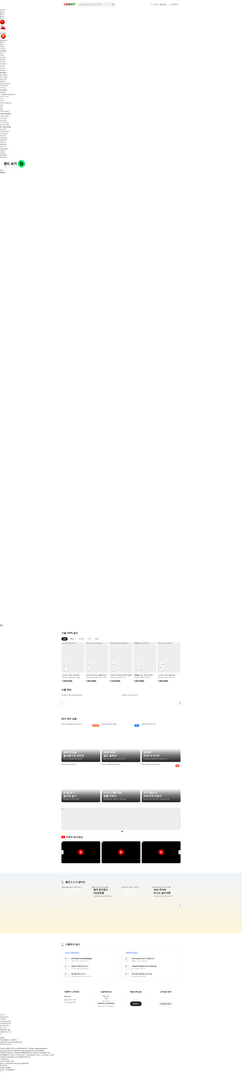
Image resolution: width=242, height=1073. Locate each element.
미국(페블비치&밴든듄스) (8, 94)
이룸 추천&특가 (4, 111)
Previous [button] (2, 172)
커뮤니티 (2, 142)
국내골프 (2, 48)
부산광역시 (3, 64)
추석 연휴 (3, 129)
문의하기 (175, 4)
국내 (89, 639)
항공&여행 (3, 140)
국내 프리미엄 (4, 122)
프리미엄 (2, 87)
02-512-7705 (166, 1004)
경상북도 (2, 59)
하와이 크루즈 (4, 96)
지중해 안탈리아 (5, 131)
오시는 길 (3, 1027)
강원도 (2, 55)
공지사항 (2, 146)
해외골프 (2, 10)
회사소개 (2, 1015)
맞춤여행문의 (4, 149)
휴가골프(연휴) (4, 124)
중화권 (72, 639)
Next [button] (1, 625)
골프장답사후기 (5, 1025)
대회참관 (2, 92)
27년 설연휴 (3, 138)
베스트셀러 (3, 120)
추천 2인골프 (4, 85)
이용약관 (2, 1019)
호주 (1, 107)
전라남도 (2, 68)
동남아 (97, 639)
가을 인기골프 (4, 116)
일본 (1, 109)
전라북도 (2, 66)
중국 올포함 (3, 75)
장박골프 (2, 81)
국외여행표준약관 (5, 1023)
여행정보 (2, 153)
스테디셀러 (3, 118)
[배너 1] (120, 831)
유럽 (1, 105)
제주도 (2, 53)
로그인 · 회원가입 (159, 4)
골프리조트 (3, 79)
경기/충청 (3, 57)
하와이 (2, 98)
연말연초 (2, 135)
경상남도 (2, 62)
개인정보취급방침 (5, 1021)
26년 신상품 (3, 77)
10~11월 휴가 (4, 133)
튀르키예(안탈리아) (6, 103)
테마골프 (2, 70)
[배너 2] (122, 831)
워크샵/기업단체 (5, 83)
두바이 (2, 101)
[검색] (113, 4)
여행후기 (2, 151)
